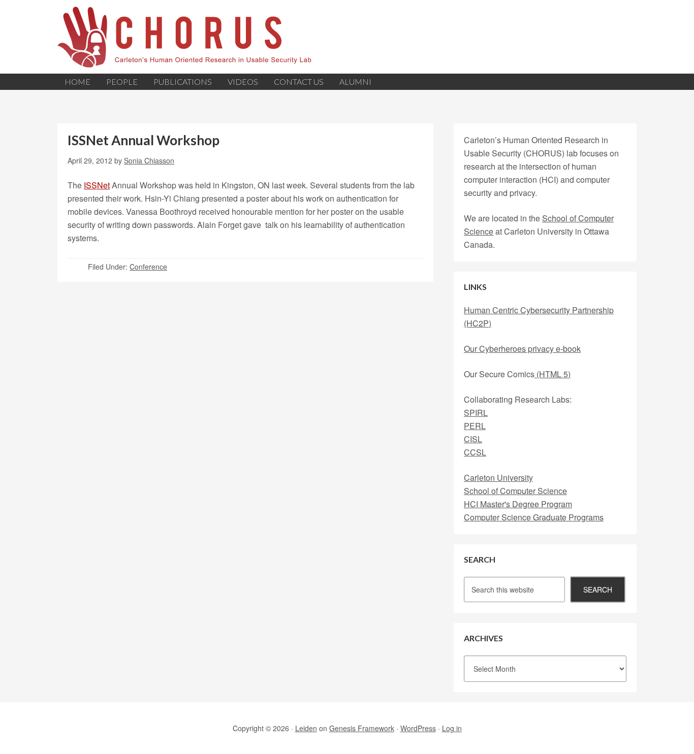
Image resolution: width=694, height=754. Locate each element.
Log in (452, 728)
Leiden (306, 728)
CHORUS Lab (347, 37)
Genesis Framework (361, 728)
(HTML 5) (552, 374)
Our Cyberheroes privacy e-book (522, 348)
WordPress (418, 728)
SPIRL (476, 412)
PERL (475, 426)
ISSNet (97, 185)
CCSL (475, 452)
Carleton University (498, 477)
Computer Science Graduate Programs (534, 517)
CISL (473, 439)
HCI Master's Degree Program (518, 504)
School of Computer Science (515, 491)
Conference (148, 266)
